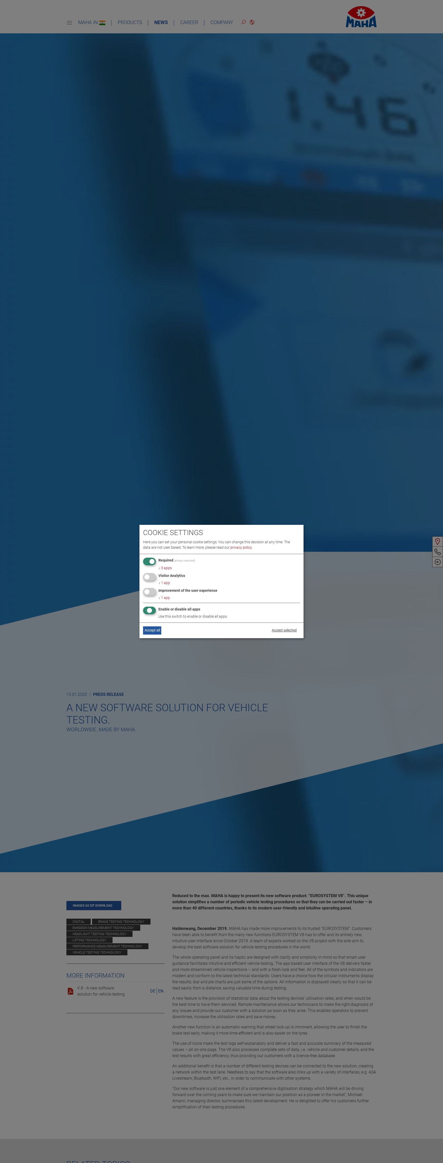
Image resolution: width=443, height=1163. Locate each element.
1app (164, 583)
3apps (165, 568)
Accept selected (284, 630)
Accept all (152, 630)
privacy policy (241, 547)
